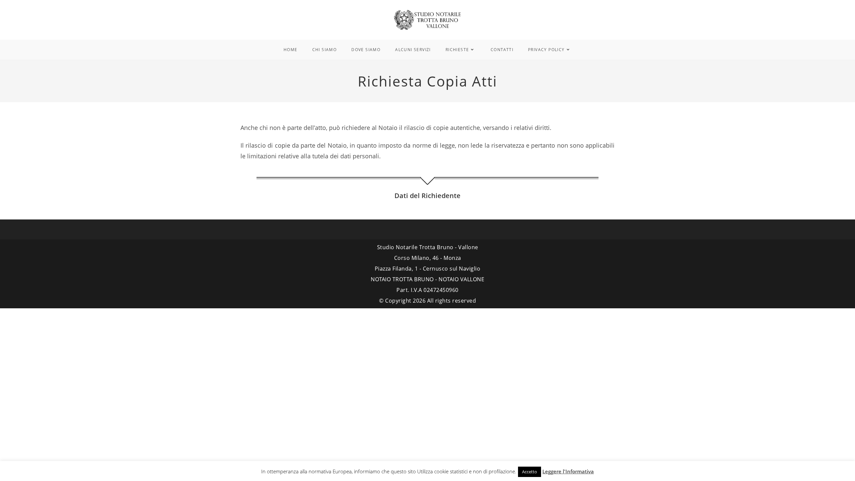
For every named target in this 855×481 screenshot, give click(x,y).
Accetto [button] (529, 472)
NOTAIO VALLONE (461, 279)
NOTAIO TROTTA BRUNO (402, 279)
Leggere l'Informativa (568, 471)
